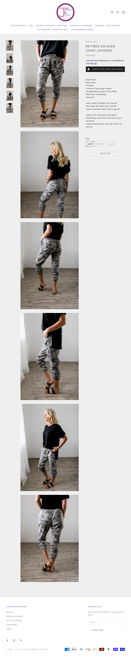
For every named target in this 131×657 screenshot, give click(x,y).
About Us (10, 612)
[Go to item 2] (9, 58)
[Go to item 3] (9, 70)
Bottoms (62, 26)
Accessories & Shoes (82, 30)
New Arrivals (18, 26)
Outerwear (43, 30)
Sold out (105, 153)
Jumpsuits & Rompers (81, 26)
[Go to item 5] (9, 95)
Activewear (113, 26)
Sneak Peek (92, 42)
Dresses (99, 26)
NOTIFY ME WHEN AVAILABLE (108, 69)
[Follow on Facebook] (7, 640)
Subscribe (98, 630)
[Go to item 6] (9, 108)
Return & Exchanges (14, 620)
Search (9, 629)
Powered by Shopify (38, 649)
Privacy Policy (11, 624)
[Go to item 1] (9, 45)
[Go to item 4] (9, 83)
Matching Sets (61, 30)
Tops (31, 26)
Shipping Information (14, 616)
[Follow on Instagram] (14, 640)
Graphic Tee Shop (45, 26)
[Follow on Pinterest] (20, 640)
